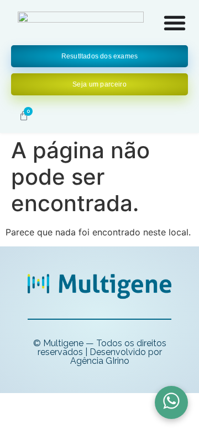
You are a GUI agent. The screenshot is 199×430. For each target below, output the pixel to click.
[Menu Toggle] (174, 22)
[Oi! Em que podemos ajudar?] (171, 402)
